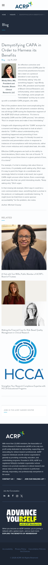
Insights (12, 15)
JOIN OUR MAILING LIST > (35, 479)
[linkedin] (4, 496)
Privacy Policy (20, 549)
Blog (3, 59)
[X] (22, 496)
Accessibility (7, 549)
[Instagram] (17, 496)
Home (4, 15)
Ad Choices (25, 551)
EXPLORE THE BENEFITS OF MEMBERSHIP (19, 533)
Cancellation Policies (37, 549)
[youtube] (9, 496)
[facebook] (13, 496)
